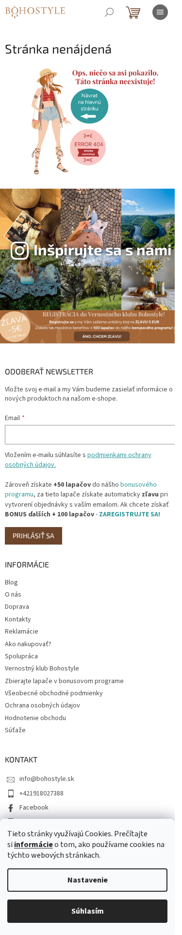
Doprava (17, 607)
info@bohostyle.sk (46, 779)
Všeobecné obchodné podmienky (54, 693)
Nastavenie (87, 880)
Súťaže (15, 730)
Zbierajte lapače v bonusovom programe (64, 681)
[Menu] (160, 12)
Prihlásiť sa (33, 535)
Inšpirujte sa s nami (102, 249)
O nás (13, 595)
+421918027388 (41, 793)
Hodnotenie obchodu (35, 718)
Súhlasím (87, 911)
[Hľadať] (109, 12)
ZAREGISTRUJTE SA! (129, 514)
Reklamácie (21, 631)
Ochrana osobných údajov (42, 705)
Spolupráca (21, 656)
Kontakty (18, 619)
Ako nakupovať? (28, 644)
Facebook (34, 807)
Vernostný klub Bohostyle (42, 668)
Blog (11, 582)
